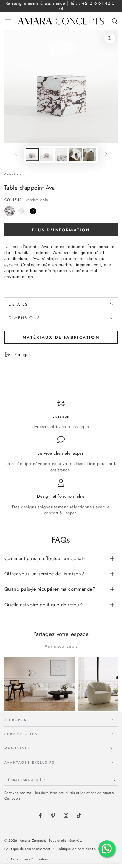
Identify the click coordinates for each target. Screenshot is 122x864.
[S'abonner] (114, 780)
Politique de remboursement (27, 848)
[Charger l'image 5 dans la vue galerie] (75, 154)
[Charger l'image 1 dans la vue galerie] (32, 154)
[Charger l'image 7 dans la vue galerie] (89, 154)
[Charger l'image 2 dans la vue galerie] (46, 154)
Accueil (11, 174)
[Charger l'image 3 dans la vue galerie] (61, 154)
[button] (114, 21)
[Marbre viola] (9, 211)
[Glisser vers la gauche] (15, 154)
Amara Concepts (33, 840)
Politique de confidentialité (78, 848)
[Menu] (7, 21)
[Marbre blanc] (21, 211)
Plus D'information (61, 230)
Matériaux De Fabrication (61, 337)
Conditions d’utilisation (29, 859)
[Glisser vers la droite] (106, 154)
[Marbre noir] (33, 211)
